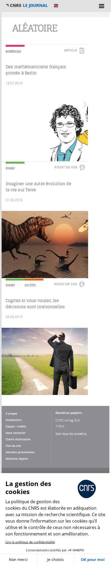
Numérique (13, 51)
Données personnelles (20, 452)
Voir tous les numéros (71, 433)
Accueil (27, 5)
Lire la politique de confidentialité (30, 542)
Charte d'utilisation (18, 439)
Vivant (10, 168)
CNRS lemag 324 (68, 420)
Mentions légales (17, 458)
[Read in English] (56, 5)
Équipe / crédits (16, 426)
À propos (11, 413)
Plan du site (13, 446)
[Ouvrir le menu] (101, 6)
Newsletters (14, 420)
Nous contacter (16, 433)
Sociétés (30, 285)
